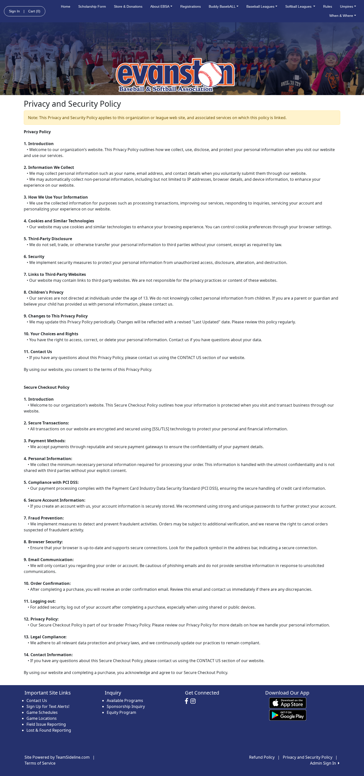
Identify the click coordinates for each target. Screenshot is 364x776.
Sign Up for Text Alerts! (47, 706)
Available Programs (125, 700)
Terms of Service (40, 763)
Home (65, 6)
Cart (34, 11)
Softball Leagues (298, 6)
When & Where (341, 16)
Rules (327, 6)
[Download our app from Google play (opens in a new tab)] (287, 715)
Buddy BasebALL (222, 6)
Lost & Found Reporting (48, 730)
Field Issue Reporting (46, 724)
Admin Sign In (324, 763)
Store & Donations (128, 6)
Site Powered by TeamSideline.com (57, 757)
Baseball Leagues (260, 6)
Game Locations (41, 718)
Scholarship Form (92, 6)
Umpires (346, 6)
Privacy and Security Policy (307, 757)
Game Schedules (42, 712)
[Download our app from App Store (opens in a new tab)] (287, 702)
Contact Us (36, 700)
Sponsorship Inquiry (126, 706)
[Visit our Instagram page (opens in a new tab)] (194, 701)
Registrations (190, 6)
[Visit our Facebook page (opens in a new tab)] (187, 701)
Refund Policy (262, 757)
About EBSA (159, 6)
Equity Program (121, 712)
